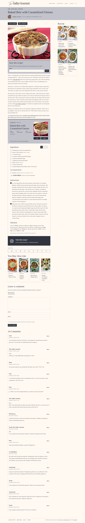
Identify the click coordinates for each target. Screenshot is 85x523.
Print (44, 138)
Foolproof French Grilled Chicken (72, 45)
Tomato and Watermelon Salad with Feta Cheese (72, 69)
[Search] (76, 3)
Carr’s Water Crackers (20, 103)
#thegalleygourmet (34, 242)
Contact (72, 3)
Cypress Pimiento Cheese (22, 277)
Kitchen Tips (60, 3)
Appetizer (20, 8)
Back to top (12, 519)
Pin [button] (37, 138)
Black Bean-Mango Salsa (34, 276)
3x (46, 147)
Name (9, 316)
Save (47, 70)
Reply (48, 336)
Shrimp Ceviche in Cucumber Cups (44, 278)
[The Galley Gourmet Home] (19, 3)
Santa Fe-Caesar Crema (12, 276)
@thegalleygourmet (23, 242)
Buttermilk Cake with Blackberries (61, 45)
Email (11, 68)
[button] (17, 16)
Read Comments (22, 23)
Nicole (14, 16)
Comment (10, 296)
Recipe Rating (11, 292)
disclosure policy (23, 26)
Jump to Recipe (12, 23)
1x (41, 147)
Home (9, 8)
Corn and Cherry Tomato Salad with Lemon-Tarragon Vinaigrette (62, 70)
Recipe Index (52, 3)
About (66, 3)
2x (44, 147)
